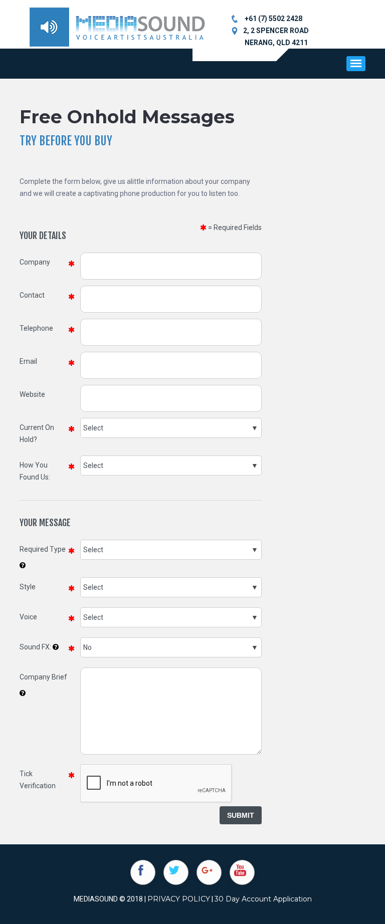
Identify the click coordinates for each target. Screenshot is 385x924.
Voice (28, 617)
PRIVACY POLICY (178, 898)
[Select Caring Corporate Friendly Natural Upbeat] (171, 587)
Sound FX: (35, 647)
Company (35, 262)
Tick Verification (38, 780)
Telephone (36, 328)
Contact (32, 295)
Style (28, 587)
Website (32, 394)
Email (28, 361)
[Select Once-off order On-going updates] (171, 550)
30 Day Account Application (263, 898)
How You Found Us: (35, 471)
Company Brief (43, 677)
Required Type (43, 549)
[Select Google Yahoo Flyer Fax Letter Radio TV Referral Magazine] (171, 465)
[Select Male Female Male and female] (171, 617)
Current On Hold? (37, 433)
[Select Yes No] (171, 647)
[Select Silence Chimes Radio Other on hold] (171, 428)
